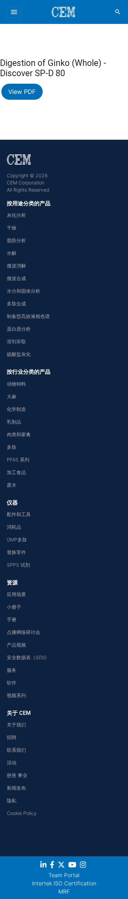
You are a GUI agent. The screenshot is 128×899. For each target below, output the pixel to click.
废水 (11, 485)
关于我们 (16, 725)
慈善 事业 (17, 775)
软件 (11, 683)
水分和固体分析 (23, 291)
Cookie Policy (22, 813)
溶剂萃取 (16, 341)
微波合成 (16, 278)
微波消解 (16, 265)
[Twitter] (62, 865)
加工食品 (16, 472)
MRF (64, 891)
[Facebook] (53, 865)
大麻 (11, 396)
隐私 (11, 800)
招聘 (11, 737)
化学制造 (16, 409)
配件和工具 (19, 514)
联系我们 (16, 750)
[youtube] (73, 865)
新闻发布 (16, 788)
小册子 (14, 607)
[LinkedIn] (44, 865)
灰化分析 (16, 215)
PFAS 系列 (18, 459)
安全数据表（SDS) (27, 657)
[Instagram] (84, 865)
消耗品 (14, 527)
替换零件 (16, 552)
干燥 (11, 228)
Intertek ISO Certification (64, 883)
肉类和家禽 (19, 434)
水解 (11, 253)
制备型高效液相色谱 (28, 316)
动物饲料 (16, 384)
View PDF (22, 91)
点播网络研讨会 (23, 632)
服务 (11, 670)
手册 (11, 619)
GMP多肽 (17, 539)
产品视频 (16, 645)
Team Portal (64, 875)
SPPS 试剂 (18, 565)
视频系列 (16, 695)
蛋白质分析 (19, 329)
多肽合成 (16, 303)
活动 (11, 762)
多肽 (11, 447)
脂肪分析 (16, 240)
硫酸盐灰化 (19, 354)
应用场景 (16, 594)
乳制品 (14, 422)
